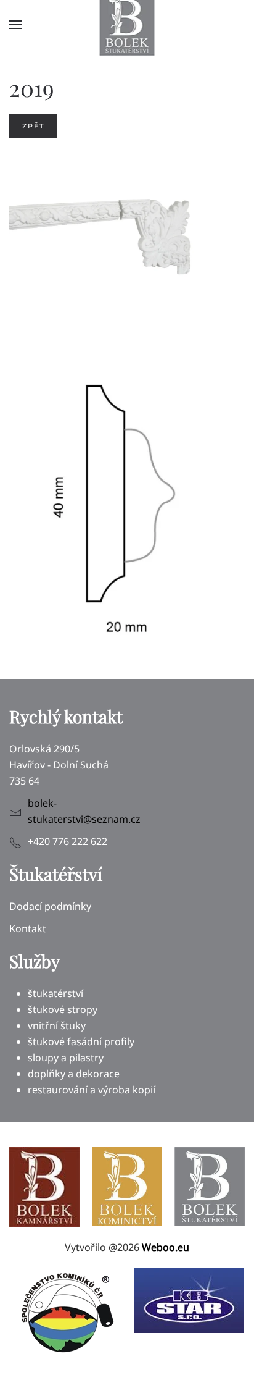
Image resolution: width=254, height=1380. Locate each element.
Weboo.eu (165, 1247)
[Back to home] (127, 24)
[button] (15, 24)
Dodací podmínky (50, 906)
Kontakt (27, 928)
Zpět (33, 126)
